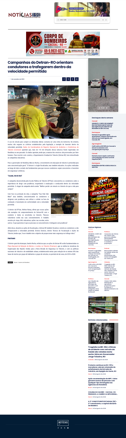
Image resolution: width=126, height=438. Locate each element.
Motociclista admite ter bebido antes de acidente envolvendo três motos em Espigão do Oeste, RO (111, 254)
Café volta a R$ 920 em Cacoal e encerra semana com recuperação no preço (104, 147)
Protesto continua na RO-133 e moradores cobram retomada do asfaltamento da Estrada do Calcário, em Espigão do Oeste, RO (102, 368)
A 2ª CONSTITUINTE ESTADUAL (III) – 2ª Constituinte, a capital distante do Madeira (102, 403)
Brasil (90, 387)
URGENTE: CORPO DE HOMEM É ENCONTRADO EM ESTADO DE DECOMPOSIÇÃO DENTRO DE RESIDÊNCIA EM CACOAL (102, 125)
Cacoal (94, 121)
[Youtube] (68, 428)
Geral (90, 374)
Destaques (96, 132)
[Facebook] (64, 79)
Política (107, 231)
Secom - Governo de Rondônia (21, 262)
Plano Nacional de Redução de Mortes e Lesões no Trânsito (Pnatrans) (32, 246)
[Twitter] (68, 79)
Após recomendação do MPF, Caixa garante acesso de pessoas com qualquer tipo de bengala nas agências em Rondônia (102, 382)
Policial (106, 248)
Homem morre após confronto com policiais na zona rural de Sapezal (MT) (103, 157)
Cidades (107, 262)
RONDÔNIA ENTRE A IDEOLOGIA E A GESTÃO (104, 166)
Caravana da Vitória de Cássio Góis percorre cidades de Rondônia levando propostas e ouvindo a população (111, 238)
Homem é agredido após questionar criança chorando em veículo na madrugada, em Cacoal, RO (104, 137)
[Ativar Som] (107, 108)
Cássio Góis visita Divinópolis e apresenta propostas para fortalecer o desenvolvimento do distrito (111, 285)
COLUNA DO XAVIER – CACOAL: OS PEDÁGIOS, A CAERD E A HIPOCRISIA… (103, 393)
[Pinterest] (72, 79)
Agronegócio (96, 143)
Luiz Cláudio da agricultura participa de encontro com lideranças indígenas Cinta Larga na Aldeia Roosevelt (93, 286)
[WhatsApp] (77, 79)
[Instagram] (61, 428)
